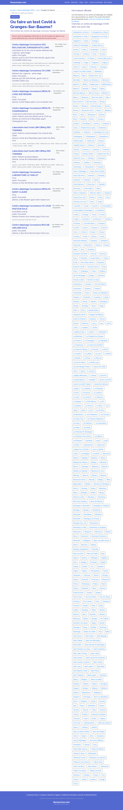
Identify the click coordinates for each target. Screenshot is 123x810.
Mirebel (87, 484)
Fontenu (88, 284)
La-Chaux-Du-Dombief (95, 345)
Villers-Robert (92, 766)
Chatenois (76, 162)
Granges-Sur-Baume (96, 314)
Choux (100, 197)
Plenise (75, 588)
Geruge (75, 306)
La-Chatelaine (102, 340)
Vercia (75, 736)
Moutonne (76, 540)
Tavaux (101, 705)
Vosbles (93, 779)
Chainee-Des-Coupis (88, 128)
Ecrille (75, 262)
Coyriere (76, 228)
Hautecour (85, 323)
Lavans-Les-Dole (105, 380)
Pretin (93, 605)
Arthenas (91, 58)
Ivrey (101, 323)
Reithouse (76, 618)
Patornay (87, 575)
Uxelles (93, 718)
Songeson (83, 701)
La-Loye (98, 353)
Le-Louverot (87, 397)
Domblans (91, 249)
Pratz (97, 601)
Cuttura (93, 236)
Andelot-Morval (97, 45)
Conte (94, 214)
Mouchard (84, 536)
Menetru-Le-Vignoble (80, 471)
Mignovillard (77, 484)
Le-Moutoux (99, 397)
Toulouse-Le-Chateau (98, 714)
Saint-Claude (77, 640)
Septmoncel (86, 692)
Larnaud (93, 375)
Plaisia (95, 584)
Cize (107, 197)
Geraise (93, 301)
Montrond (98, 532)
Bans (84, 75)
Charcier (76, 149)
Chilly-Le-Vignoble (79, 193)
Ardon (104, 49)
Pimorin (75, 584)
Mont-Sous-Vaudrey (80, 501)
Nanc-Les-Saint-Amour (101, 540)
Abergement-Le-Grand (100, 32)
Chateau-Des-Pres (103, 154)
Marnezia (103, 462)
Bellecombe (94, 84)
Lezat (98, 440)
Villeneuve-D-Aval (79, 758)
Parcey (105, 571)
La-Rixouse (97, 358)
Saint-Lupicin (88, 666)
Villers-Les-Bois (78, 766)
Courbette (85, 219)
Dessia (106, 245)
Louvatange (85, 453)
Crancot (104, 228)
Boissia (102, 102)
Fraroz (87, 293)
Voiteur (84, 779)
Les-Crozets (105, 414)
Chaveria (91, 175)
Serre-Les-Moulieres (101, 697)
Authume (93, 67)
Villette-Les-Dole (95, 771)
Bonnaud (85, 106)
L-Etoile (94, 327)
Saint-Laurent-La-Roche (81, 662)
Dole (82, 249)
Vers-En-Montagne (79, 740)
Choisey (91, 197)
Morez (75, 536)
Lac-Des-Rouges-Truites (81, 367)
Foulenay (88, 288)
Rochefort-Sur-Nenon (80, 623)
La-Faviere (94, 349)
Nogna (75, 558)
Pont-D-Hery (77, 597)
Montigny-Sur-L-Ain (80, 523)
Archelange (94, 49)
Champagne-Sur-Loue (100, 132)
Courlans (108, 219)
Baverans (105, 80)
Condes (75, 214)
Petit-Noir (85, 579)
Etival (75, 271)
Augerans (95, 62)
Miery (108, 479)
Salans (75, 679)
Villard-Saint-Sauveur (80, 749)
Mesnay (94, 475)
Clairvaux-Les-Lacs (79, 201)
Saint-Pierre (95, 671)
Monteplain (87, 514)
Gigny (102, 306)
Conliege (85, 214)
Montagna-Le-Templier (101, 506)
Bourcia (75, 110)
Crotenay (76, 236)
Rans (84, 614)
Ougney (75, 566)
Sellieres (104, 688)
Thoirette (102, 710)
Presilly (85, 605)
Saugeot (76, 688)
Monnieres (101, 497)
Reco (86, 2)
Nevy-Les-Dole (78, 553)
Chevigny (101, 184)
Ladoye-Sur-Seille (99, 367)
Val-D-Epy (76, 723)
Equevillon (100, 262)
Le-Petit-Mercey (90, 401)
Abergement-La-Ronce (81, 32)
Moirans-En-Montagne (101, 484)
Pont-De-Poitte (91, 597)
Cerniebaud (86, 123)
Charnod (106, 149)
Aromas (102, 54)
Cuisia (85, 236)
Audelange (76, 62)
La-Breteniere (77, 336)
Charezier (96, 149)
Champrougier (78, 141)
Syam (82, 705)
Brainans (108, 110)
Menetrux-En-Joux (97, 471)
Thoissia (84, 714)
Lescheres (88, 440)
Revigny (94, 618)
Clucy (92, 201)
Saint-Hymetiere (99, 649)
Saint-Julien (95, 653)
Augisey (105, 62)
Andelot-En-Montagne (80, 45)
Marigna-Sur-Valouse (80, 462)
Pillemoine (105, 579)
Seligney (94, 688)
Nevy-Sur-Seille (92, 553)
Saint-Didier (77, 645)
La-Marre (108, 353)
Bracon (99, 110)
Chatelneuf (101, 158)
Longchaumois (88, 445)
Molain (93, 488)
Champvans (91, 141)
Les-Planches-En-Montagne (82, 432)
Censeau (100, 119)
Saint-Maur (100, 666)
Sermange (86, 697)
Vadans (102, 718)
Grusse (75, 323)
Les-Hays (76, 423)
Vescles (87, 744)
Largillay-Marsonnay (80, 375)
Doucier (93, 254)
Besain (94, 89)
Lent (90, 410)
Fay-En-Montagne (79, 275)
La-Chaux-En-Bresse (80, 349)
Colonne (95, 206)
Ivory (94, 323)
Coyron (85, 228)
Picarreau (95, 579)
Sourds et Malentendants (87, 795)
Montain (86, 510)
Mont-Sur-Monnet (96, 501)
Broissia (83, 119)
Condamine (100, 210)
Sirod (75, 701)
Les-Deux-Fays (78, 419)
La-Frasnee (77, 353)
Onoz (75, 562)
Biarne (102, 89)
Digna (75, 249)
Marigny (94, 462)
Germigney (103, 301)
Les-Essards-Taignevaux (95, 419)
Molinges (84, 493)
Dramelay (83, 258)
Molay (75, 493)
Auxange (103, 67)
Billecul (75, 97)
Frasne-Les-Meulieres (100, 293)
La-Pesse (87, 358)
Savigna (85, 688)
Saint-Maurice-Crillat (80, 671)
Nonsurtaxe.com (18, 2)
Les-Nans (76, 427)
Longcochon (101, 445)
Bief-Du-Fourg (94, 93)
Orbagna (83, 562)
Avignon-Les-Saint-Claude (82, 71)
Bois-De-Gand (91, 102)
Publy (101, 605)
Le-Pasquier (77, 401)
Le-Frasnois (86, 393)
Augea (86, 62)
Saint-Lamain (77, 658)
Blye (107, 97)
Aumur (84, 67)
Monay (101, 493)
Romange (76, 627)
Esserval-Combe (78, 267)
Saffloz (107, 632)
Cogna (100, 201)
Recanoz (102, 614)
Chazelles (101, 175)
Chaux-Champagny (79, 171)
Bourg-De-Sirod (87, 110)
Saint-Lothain (97, 662)
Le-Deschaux (98, 388)
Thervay (85, 710)
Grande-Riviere (93, 310)
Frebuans (76, 297)
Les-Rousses (77, 440)
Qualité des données (69, 795)
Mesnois (103, 475)
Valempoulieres (89, 723)
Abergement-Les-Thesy (99, 36)
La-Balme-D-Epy (79, 332)
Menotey (76, 475)
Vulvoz (75, 784)
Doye (75, 258)
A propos (43, 795)
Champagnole (90, 136)
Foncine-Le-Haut (93, 280)
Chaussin (100, 167)
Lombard (76, 445)
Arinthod (86, 54)
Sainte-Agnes (91, 675)
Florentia (101, 275)
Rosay (85, 627)
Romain (102, 623)
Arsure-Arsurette (79, 58)
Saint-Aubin (89, 636)
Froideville (86, 297)
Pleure (94, 588)
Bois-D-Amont (78, 102)
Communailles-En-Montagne (83, 210)
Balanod (76, 75)
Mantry (103, 458)
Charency (86, 149)
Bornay (107, 106)
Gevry (94, 306)
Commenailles (106, 206)
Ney (102, 553)
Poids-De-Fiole (78, 592)
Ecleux (106, 258)
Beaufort (76, 84)
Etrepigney (84, 271)
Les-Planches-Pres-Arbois (82, 436)
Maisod (75, 458)
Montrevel (88, 532)
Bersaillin (85, 89)
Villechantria (92, 753)
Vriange (102, 779)
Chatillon (87, 162)
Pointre (89, 592)
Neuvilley (95, 549)
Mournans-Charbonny (99, 536)
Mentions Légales (53, 795)
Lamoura (92, 371)
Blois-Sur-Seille (97, 97)
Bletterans (85, 97)
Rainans (102, 610)
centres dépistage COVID (25, 10)
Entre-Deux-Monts (87, 262)
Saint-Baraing (101, 636)
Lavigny (76, 388)
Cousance (101, 223)
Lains (75, 371)
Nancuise (84, 545)
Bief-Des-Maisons (79, 93)
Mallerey (94, 458)
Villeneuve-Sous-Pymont (81, 762)
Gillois (75, 310)
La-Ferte (105, 349)
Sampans (76, 684)
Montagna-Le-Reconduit (81, 506)
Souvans (102, 701)
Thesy (94, 710)
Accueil (12, 10)
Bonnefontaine (96, 106)
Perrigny (105, 575)
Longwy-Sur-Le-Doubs (81, 449)
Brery (82, 115)
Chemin (96, 180)
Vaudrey (94, 727)
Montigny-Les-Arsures (91, 519)
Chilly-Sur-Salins (95, 193)
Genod (85, 301)
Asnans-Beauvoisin (104, 58)
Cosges (75, 219)
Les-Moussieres (101, 423)
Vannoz (75, 727)
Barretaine (76, 80)
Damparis (94, 241)
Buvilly (92, 119)
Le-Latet (76, 397)
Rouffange (76, 632)
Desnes (98, 245)
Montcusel (76, 514)
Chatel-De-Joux (78, 158)
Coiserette (76, 206)
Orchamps (93, 562)
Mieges (100, 479)
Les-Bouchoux (78, 414)
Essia (104, 267)
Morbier (108, 532)
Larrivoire (103, 375)
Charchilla (100, 145)
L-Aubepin (84, 327)
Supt (74, 705)
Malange (85, 458)
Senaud (75, 692)
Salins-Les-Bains (96, 679)
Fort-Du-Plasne (100, 284)
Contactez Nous (32, 795)
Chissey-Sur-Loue (79, 197)
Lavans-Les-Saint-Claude (81, 384)
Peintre (96, 575)
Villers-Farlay (98, 762)
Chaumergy (77, 167)
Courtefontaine (89, 223)
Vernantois (100, 736)
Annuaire (67, 2)
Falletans (102, 271)
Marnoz (75, 466)
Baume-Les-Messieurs (91, 80)
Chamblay (76, 132)
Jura (37, 10)
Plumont (103, 588)
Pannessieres (95, 571)
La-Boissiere (102, 332)
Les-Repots (98, 436)
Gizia (83, 310)
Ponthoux (76, 601)
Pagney (75, 571)
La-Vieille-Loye (93, 362)
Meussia (91, 479)
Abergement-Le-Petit (80, 36)
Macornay (106, 453)
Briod (75, 119)
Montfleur (98, 514)
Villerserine (104, 766)
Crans (75, 232)
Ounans (84, 566)
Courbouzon (97, 219)
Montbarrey (96, 510)
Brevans (102, 115)
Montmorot (77, 532)
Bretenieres (92, 115)
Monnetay (91, 497)
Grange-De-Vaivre (79, 314)
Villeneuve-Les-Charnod (97, 758)
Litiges (81, 2)
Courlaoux (76, 223)
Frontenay (97, 297)
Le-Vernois (89, 406)
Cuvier (102, 236)
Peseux (75, 579)
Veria (91, 736)
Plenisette (85, 588)
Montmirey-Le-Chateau (98, 527)
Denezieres (88, 245)
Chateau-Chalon (87, 154)
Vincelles (86, 775)
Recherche (15, 17)
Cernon (96, 123)
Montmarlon (94, 523)
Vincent (95, 775)
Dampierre (104, 241)
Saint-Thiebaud (78, 675)
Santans (86, 684)
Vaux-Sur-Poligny (98, 731)
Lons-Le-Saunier (98, 449)
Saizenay (103, 675)
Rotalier (93, 627)
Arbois (84, 49)
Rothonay (103, 627)
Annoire (75, 49)
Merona (85, 475)
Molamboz (102, 488)
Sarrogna (103, 684)
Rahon (94, 610)
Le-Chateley (86, 388)
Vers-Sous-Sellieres (96, 740)
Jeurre (109, 323)
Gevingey (85, 306)
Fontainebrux (77, 284)
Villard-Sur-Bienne (97, 749)
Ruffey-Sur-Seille (89, 632)
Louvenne (96, 453)
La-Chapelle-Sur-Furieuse (94, 336)
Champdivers (103, 136)
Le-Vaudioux (77, 406)
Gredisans (92, 319)
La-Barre (91, 332)
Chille (98, 188)
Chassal (76, 154)
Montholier (76, 519)
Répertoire (74, 2)
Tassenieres (91, 705)
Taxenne (76, 710)
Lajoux (82, 371)
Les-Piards (86, 427)
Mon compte (108, 2)
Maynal (104, 466)
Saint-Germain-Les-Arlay (81, 649)
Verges (83, 736)
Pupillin (75, 610)
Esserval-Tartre (93, 267)
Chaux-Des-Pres (78, 175)
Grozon (102, 319)
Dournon (103, 254)
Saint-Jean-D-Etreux (80, 653)
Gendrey (76, 301)
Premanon (106, 601)
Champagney (77, 136)
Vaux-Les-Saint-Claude (81, 731)
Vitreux (75, 779)
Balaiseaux (98, 71)
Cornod (102, 214)
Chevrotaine (88, 188)
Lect (107, 406)
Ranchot (76, 614)
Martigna (85, 466)
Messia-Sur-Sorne (79, 479)
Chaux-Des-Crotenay (97, 171)
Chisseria (107, 193)
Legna (75, 410)
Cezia (75, 128)
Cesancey (106, 123)
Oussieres (100, 566)
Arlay (94, 54)
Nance (75, 545)
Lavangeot (92, 380)
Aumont (76, 67)
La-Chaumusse (78, 345)
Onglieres (104, 558)
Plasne (103, 584)
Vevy (95, 744)
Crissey (101, 232)
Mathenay (95, 466)
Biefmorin (105, 93)
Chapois (91, 145)
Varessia (85, 727)
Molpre (93, 493)
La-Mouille (76, 358)
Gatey (106, 297)
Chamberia (102, 128)
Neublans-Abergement (81, 549)
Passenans (76, 575)
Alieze (86, 41)
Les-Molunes (87, 423)
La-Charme (77, 340)
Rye (100, 632)
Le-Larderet (98, 393)
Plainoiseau (86, 584)
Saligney (84, 679)
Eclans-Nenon (95, 258)
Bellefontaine (106, 84)
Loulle (75, 453)
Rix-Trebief (104, 618)
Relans (86, 618)
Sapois (94, 684)
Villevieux (76, 775)
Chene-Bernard (78, 184)
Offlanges (94, 558)
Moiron (75, 488)
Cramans (94, 228)
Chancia (101, 141)
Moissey (84, 488)
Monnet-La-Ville (78, 497)
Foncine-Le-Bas (78, 280)
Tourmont (76, 718)
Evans (94, 271)
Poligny (98, 592)
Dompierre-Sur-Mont (80, 254)
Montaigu (76, 510)
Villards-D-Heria (78, 753)
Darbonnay (77, 245)
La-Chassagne (89, 340)
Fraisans (97, 288)
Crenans (83, 232)
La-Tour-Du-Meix (79, 362)
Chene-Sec (91, 184)
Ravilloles (92, 614)
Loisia (105, 440)
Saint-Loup (77, 666)
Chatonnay (97, 162)
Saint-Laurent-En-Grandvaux (95, 658)
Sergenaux (97, 692)
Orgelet (103, 562)
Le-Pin (102, 401)
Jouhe (75, 327)
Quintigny (85, 610)
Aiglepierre (77, 41)
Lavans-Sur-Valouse (101, 384)
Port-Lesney (87, 601)
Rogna (94, 623)
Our (92, 566)
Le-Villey (99, 406)
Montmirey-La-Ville (79, 527)
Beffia (85, 84)
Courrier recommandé (96, 2)
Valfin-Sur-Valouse (104, 723)
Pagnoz (84, 571)
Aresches (76, 54)
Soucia (93, 701)
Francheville (77, 293)
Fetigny (91, 275)
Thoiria (75, 714)
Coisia (86, 206)
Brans (75, 115)
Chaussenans (89, 167)
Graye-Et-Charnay (79, 319)
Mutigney (87, 540)
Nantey (93, 545)
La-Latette (88, 353)
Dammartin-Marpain (80, 241)
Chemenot (76, 180)
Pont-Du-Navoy (105, 597)
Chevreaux (76, 188)
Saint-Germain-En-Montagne (95, 645)
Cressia (92, 232)
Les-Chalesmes (92, 414)
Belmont (76, 89)
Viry (103, 775)
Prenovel (76, 605)
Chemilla (87, 180)
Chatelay (91, 158)
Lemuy (83, 410)
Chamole (87, 132)
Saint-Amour (77, 636)
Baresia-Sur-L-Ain (95, 75)
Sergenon (76, 697)
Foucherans (77, 288)
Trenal (85, 718)
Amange (95, 41)
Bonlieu (75, 106)
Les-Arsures (100, 410)
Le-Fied (75, 393)
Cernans (76, 123)
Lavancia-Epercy (79, 380)
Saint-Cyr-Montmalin (93, 640)
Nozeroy (84, 558)
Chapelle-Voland (78, 145)
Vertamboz (77, 744)
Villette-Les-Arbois (79, 771)
